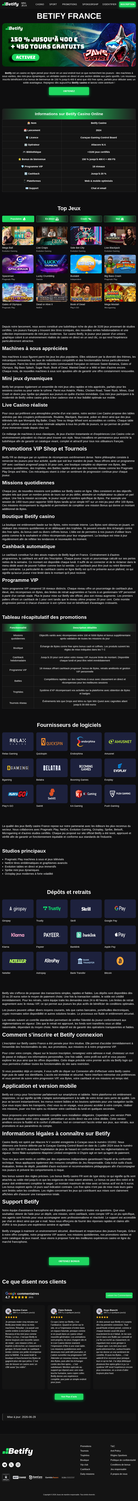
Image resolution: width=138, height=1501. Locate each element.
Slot (118, 219)
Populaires (16, 219)
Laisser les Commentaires (119, 1295)
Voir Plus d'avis (69, 1396)
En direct (49, 219)
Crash (84, 219)
